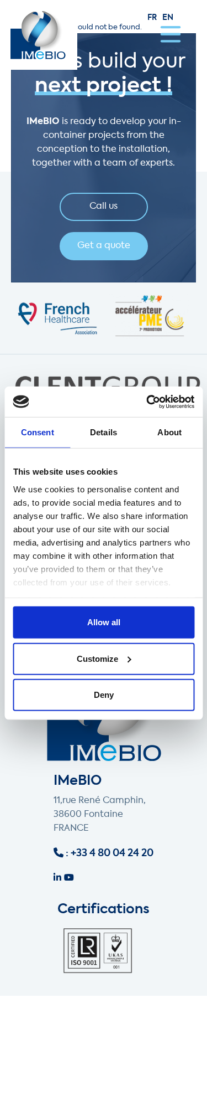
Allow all (103, 622)
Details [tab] (103, 432)
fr (152, 18)
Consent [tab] (37, 432)
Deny (104, 694)
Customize (97, 658)
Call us (103, 206)
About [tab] (169, 432)
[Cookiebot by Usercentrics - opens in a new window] (147, 401)
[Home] (38, 35)
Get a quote (103, 245)
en (167, 18)
